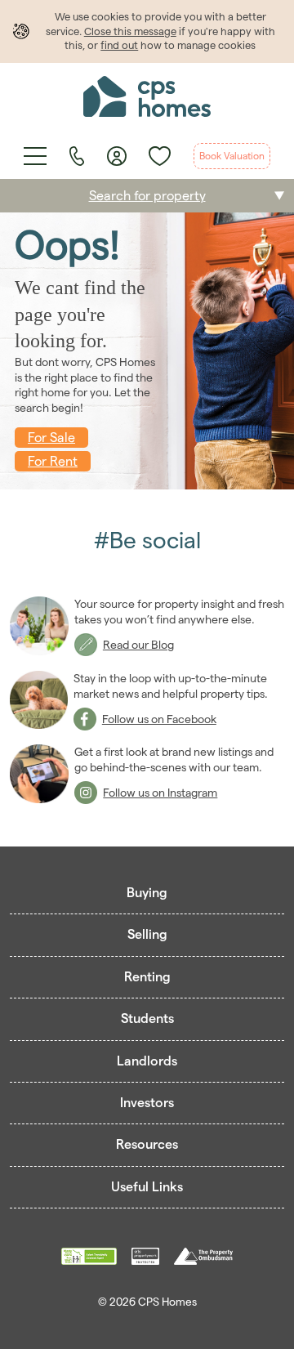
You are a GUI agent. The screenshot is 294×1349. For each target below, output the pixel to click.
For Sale (51, 437)
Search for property (147, 196)
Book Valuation (232, 155)
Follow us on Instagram (160, 792)
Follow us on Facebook (159, 719)
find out (119, 45)
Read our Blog (138, 644)
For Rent (53, 461)
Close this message (130, 31)
